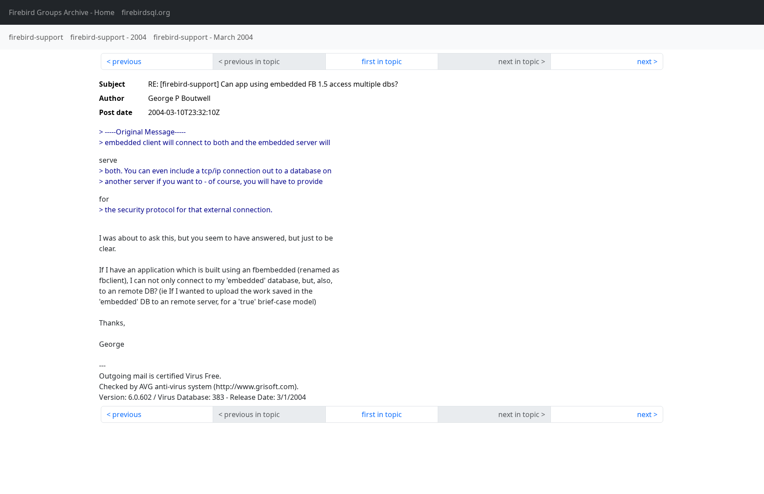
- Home (62, 12)
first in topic (382, 61)
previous (126, 61)
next (644, 61)
